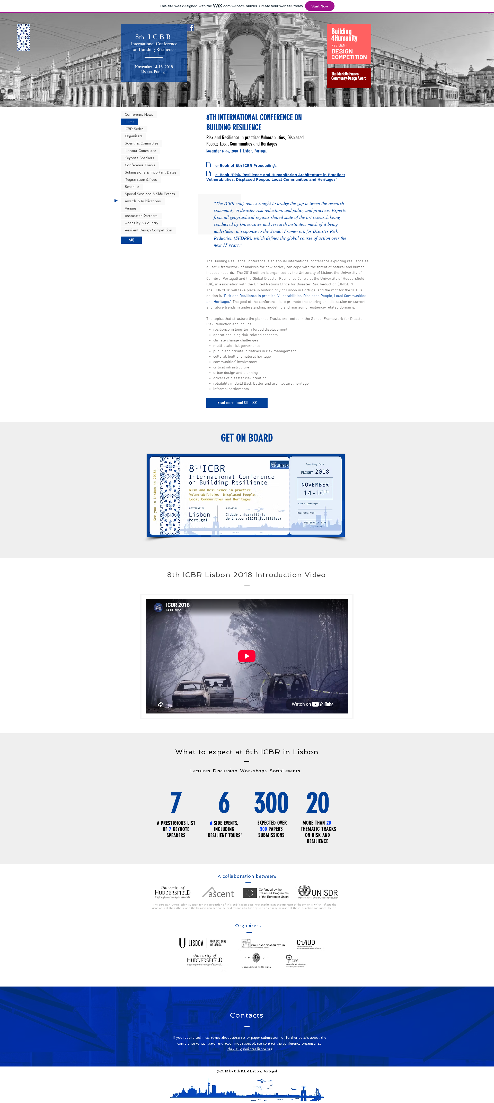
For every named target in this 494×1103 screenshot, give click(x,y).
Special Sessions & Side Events (150, 194)
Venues (131, 208)
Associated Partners (141, 216)
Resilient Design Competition (148, 230)
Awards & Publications (143, 201)
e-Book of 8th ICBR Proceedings (246, 165)
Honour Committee (140, 151)
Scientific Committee (141, 143)
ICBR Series (134, 129)
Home (129, 122)
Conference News (139, 114)
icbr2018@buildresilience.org (249, 1049)
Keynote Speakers (139, 158)
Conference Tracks (140, 165)
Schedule (132, 187)
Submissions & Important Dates (151, 172)
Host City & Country (141, 223)
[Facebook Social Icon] (190, 27)
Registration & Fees (141, 180)
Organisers (134, 136)
